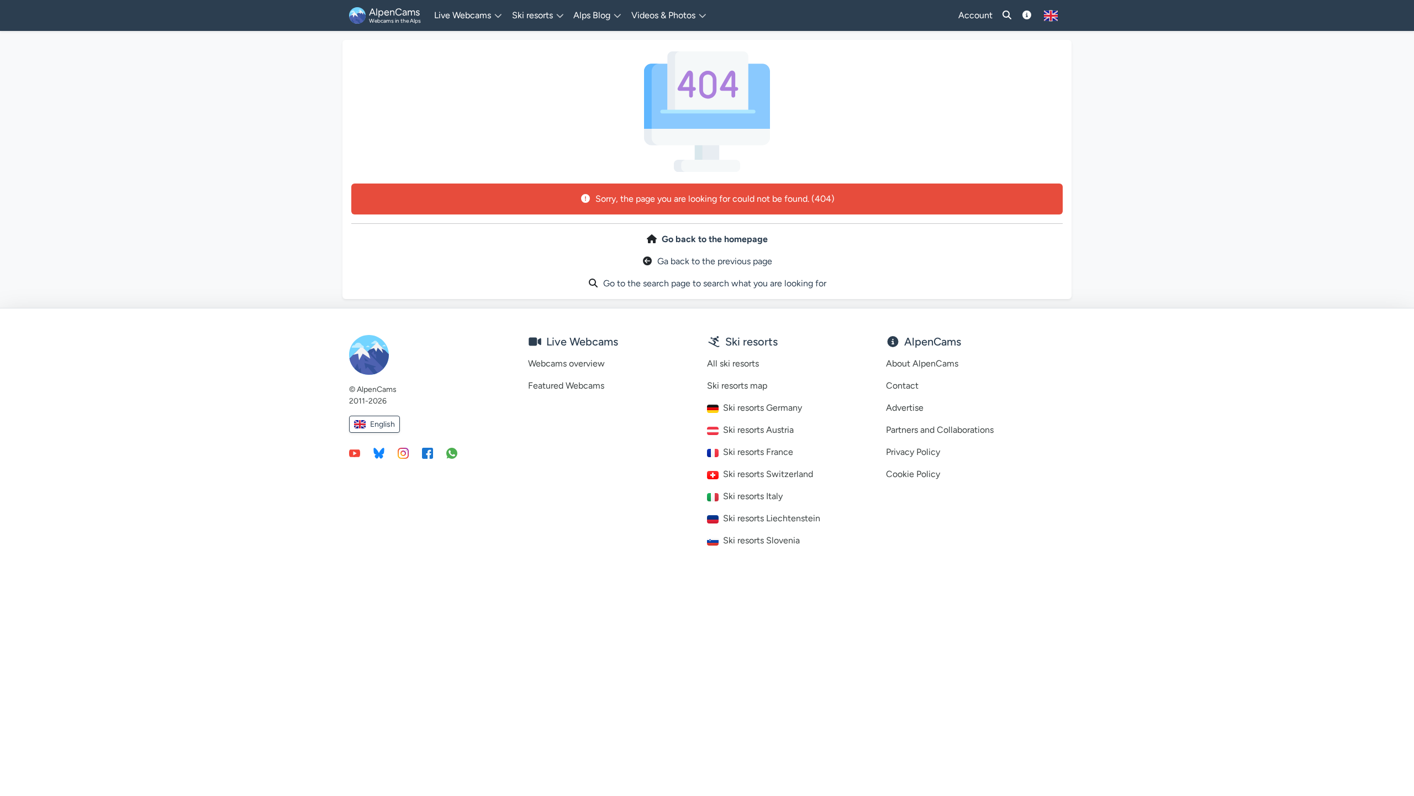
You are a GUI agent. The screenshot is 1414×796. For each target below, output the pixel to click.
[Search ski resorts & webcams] (1007, 15)
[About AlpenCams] (1027, 15)
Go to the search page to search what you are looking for (714, 283)
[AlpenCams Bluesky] (378, 452)
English (382, 424)
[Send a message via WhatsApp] (451, 452)
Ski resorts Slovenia (761, 540)
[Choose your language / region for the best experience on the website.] (1051, 15)
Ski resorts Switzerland (768, 474)
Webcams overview (566, 363)
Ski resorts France (758, 452)
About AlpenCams (922, 363)
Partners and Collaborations (940, 430)
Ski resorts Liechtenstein (771, 518)
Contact (902, 385)
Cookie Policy (913, 474)
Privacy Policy (913, 452)
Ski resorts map (737, 385)
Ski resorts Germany (762, 407)
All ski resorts (733, 363)
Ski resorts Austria (758, 430)
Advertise (905, 407)
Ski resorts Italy (753, 496)
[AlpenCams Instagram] (403, 452)
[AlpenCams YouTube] (354, 452)
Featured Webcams (566, 385)
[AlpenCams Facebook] (427, 452)
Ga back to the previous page (714, 261)
